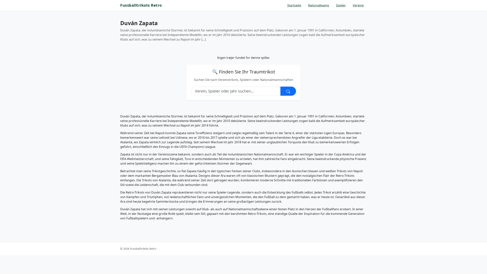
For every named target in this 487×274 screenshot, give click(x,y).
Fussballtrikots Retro (141, 5)
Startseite (294, 5)
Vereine (358, 5)
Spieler (341, 5)
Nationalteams (318, 5)
